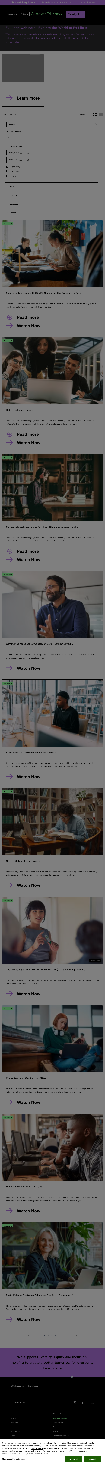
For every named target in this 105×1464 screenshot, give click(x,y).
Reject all (92, 1459)
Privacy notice (53, 1448)
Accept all (73, 1459)
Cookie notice (37, 1448)
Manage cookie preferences (13, 1459)
